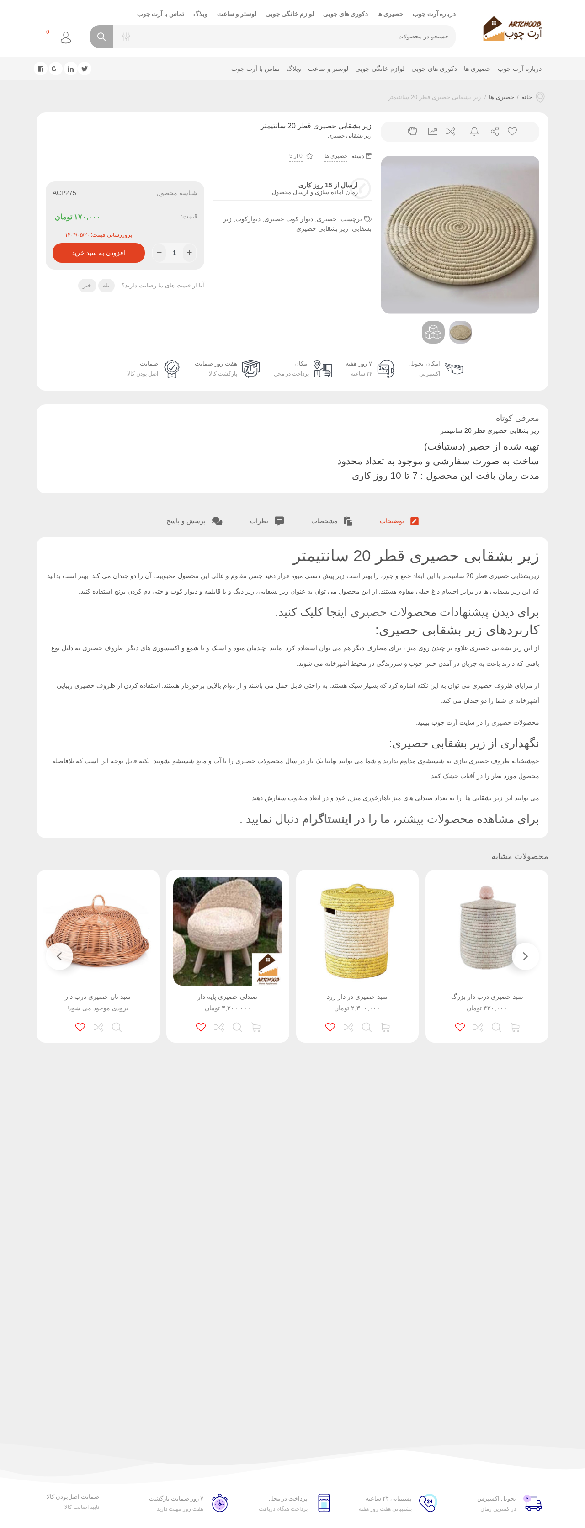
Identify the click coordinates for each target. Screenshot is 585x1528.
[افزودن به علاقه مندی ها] (461, 1026)
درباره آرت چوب (434, 13)
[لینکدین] (71, 68)
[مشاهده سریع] (497, 1026)
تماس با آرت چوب (160, 13)
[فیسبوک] (41, 68)
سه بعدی (409, 132)
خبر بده (471, 132)
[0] (36, 38)
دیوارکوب (248, 219)
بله (106, 285)
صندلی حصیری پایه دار (227, 996)
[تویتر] (84, 68)
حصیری (327, 219)
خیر (87, 285)
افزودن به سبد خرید (98, 249)
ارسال (491, 132)
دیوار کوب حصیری (288, 219)
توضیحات (393, 521)
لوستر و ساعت (236, 13)
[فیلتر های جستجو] (126, 36)
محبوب (512, 132)
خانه (526, 97)
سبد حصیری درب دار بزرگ (487, 996)
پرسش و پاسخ (186, 521)
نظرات (260, 521)
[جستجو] (101, 36)
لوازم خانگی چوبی (290, 13)
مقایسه (450, 132)
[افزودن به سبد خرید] (515, 1026)
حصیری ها (390, 13)
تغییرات (429, 132)
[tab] (399, 519)
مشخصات (325, 521)
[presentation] (399, 234)
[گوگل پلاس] (56, 68)
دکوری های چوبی (345, 13)
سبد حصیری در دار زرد (357, 996)
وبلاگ (200, 13)
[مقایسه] (479, 1026)
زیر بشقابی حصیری (322, 228)
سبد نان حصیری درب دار (98, 996)
